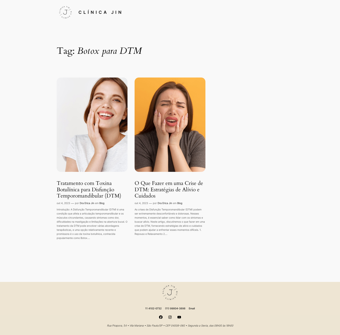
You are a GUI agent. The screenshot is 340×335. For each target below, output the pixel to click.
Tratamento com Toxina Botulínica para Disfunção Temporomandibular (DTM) (89, 189)
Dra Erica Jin (87, 203)
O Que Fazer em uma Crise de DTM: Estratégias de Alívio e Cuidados (169, 189)
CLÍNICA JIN (100, 12)
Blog (101, 203)
